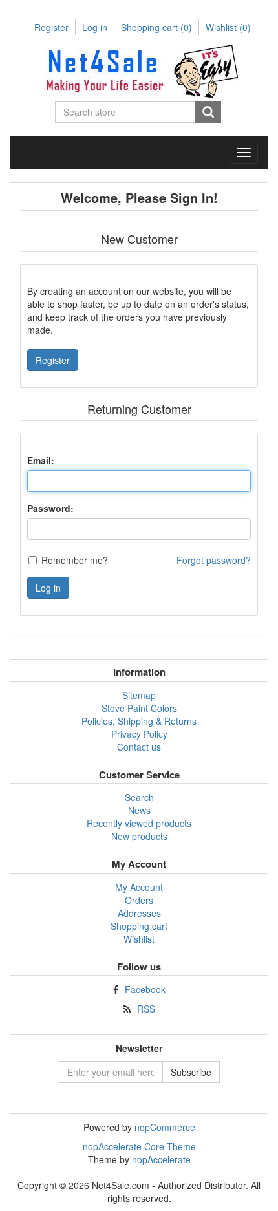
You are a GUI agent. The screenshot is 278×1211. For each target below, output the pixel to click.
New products (139, 836)
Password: (50, 508)
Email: (40, 460)
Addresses (139, 912)
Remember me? (74, 559)
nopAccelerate (161, 1159)
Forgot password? (213, 559)
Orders (139, 900)
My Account (139, 887)
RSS (146, 1008)
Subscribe (191, 1072)
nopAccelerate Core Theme (139, 1146)
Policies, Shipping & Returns (139, 720)
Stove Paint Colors (139, 708)
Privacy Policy (139, 733)
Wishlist (139, 938)
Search (208, 112)
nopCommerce (164, 1126)
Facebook (145, 989)
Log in (94, 27)
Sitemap (139, 695)
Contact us (139, 746)
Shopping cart (156, 27)
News (139, 810)
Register (51, 27)
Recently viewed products (139, 823)
